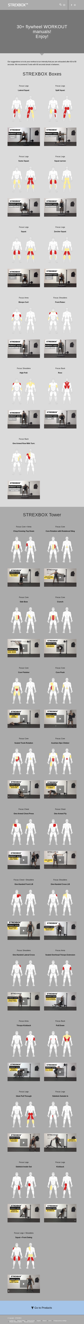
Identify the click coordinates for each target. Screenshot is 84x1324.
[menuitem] (59, 5)
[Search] (59, 5)
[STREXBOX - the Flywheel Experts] (18, 5)
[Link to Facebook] (71, 5)
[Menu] (64, 5)
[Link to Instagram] (74, 5)
